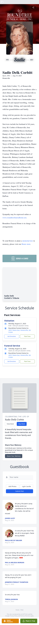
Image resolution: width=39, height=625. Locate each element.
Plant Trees (27, 336)
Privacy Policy (14, 616)
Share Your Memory (13, 456)
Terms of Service (25, 616)
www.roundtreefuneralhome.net (14, 217)
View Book (10, 424)
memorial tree (27, 240)
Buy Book (22, 424)
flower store (26, 244)
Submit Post (19, 491)
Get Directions (11, 336)
